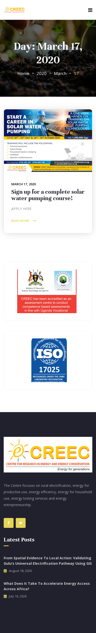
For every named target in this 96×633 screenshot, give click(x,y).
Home (23, 73)
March (60, 73)
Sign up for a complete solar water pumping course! (47, 195)
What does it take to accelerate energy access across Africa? (47, 586)
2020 (42, 73)
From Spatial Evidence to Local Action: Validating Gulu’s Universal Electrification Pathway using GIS (48, 561)
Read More (20, 220)
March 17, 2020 (23, 184)
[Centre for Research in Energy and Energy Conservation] (14, 9)
